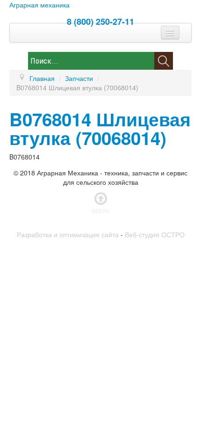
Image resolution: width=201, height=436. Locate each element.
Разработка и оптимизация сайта (68, 234)
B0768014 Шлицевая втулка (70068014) (100, 128)
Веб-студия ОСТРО (155, 234)
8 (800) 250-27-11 (100, 21)
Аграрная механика (39, 4)
